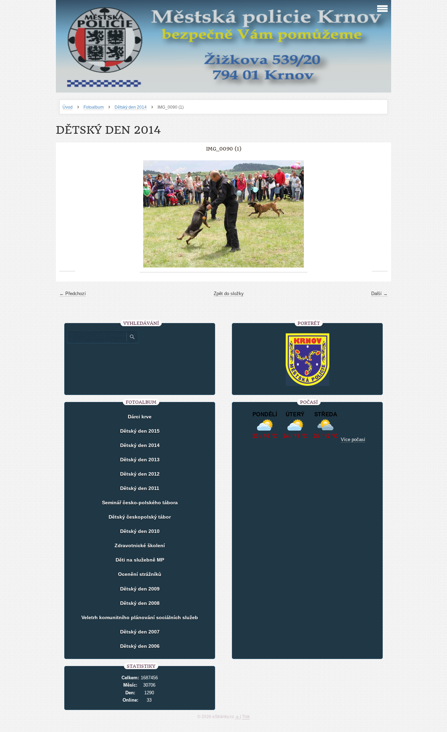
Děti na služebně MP (140, 560)
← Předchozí (72, 293)
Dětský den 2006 (140, 646)
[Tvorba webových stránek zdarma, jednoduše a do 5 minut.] (237, 717)
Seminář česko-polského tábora (140, 502)
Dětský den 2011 (139, 488)
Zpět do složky (229, 293)
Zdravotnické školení (140, 545)
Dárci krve (140, 416)
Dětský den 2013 (140, 459)
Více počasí (353, 439)
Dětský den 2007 (140, 632)
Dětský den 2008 (140, 603)
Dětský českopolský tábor (140, 517)
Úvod (68, 107)
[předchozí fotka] (67, 214)
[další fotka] (380, 214)
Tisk (246, 716)
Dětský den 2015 (140, 431)
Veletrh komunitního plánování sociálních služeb (139, 617)
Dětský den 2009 (140, 589)
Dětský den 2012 (140, 474)
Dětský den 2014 (131, 107)
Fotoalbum (93, 107)
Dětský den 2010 (140, 531)
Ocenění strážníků (139, 574)
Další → (379, 293)
